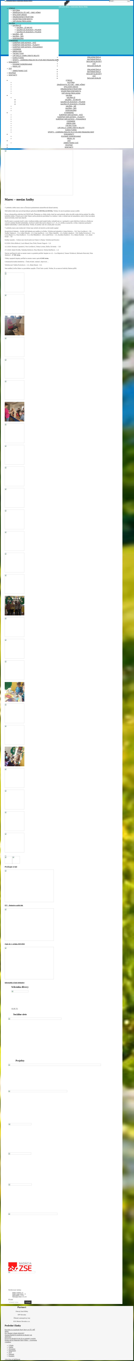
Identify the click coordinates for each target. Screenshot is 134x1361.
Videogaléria (18, 38)
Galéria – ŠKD (18, 36)
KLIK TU (15, 1008)
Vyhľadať (28, 1302)
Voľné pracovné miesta (22, 19)
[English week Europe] (8, 863)
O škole (12, 8)
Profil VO (16, 66)
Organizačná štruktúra (23, 17)
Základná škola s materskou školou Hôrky (73, 7)
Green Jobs (17, 51)
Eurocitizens (18, 58)
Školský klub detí (94, 61)
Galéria (12, 23)
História (16, 10)
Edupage (12, 73)
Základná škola (94, 57)
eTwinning (13, 40)
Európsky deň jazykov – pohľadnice (28, 47)
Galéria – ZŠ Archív (24, 28)
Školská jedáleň (94, 66)
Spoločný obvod (20, 15)
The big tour (18, 53)
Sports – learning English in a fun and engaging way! (36, 60)
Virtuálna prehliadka (22, 21)
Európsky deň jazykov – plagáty (26, 45)
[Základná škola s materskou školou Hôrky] (18, 1)
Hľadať (10, 1299)
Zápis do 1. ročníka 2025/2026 (15, 944)
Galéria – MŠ (18, 34)
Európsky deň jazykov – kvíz (24, 43)
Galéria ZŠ (17, 25)
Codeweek (17, 49)
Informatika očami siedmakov (15, 983)
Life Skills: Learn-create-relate (26, 56)
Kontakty (13, 75)
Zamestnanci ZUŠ (20, 71)
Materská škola (94, 59)
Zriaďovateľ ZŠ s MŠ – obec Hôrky (27, 12)
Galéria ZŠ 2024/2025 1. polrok (28, 30)
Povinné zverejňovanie (22, 64)
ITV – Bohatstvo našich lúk (14, 905)
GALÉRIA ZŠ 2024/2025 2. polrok (28, 32)
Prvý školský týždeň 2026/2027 (14, 1333)
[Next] (5, 855)
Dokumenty (14, 62)
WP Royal (17, 1359)
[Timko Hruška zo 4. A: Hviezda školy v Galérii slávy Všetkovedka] (16, 863)
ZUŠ (10, 68)
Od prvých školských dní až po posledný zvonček (20, 1338)
